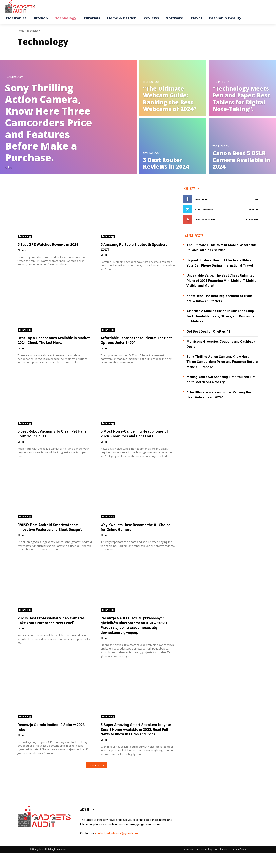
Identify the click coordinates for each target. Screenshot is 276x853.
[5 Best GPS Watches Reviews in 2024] (55, 212)
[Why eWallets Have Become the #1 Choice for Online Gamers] (138, 492)
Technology (14, 77)
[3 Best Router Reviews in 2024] (172, 146)
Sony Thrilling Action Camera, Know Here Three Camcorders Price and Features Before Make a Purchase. (222, 362)
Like (256, 199)
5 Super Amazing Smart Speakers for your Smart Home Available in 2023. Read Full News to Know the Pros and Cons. (136, 729)
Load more (95, 765)
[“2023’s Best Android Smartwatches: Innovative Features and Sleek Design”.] (55, 492)
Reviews (119, 51)
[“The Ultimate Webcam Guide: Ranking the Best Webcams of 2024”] (172, 88)
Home (21, 30)
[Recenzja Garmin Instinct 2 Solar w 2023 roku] (55, 692)
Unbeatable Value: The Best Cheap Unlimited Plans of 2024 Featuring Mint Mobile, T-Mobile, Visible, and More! (221, 280)
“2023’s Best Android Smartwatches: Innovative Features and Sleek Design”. (50, 527)
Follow (253, 209)
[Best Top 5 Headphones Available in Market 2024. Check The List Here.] (55, 305)
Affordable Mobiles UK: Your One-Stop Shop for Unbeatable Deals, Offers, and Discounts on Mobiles (220, 316)
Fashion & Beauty (44, 51)
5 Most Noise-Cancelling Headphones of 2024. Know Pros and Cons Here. (134, 433)
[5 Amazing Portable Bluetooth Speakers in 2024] (138, 212)
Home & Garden (67, 51)
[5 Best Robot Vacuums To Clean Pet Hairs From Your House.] (55, 398)
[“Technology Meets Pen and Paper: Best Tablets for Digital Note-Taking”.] (242, 88)
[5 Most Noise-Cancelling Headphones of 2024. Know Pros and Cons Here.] (138, 398)
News (108, 51)
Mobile (97, 51)
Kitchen (85, 51)
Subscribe (252, 219)
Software (133, 51)
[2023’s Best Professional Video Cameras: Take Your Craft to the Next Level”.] (55, 585)
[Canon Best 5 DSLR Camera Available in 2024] (242, 146)
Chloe (21, 250)
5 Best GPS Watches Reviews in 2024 (48, 244)
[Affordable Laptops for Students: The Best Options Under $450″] (138, 305)
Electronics (25, 51)
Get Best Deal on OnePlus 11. (208, 331)
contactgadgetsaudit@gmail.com (116, 833)
